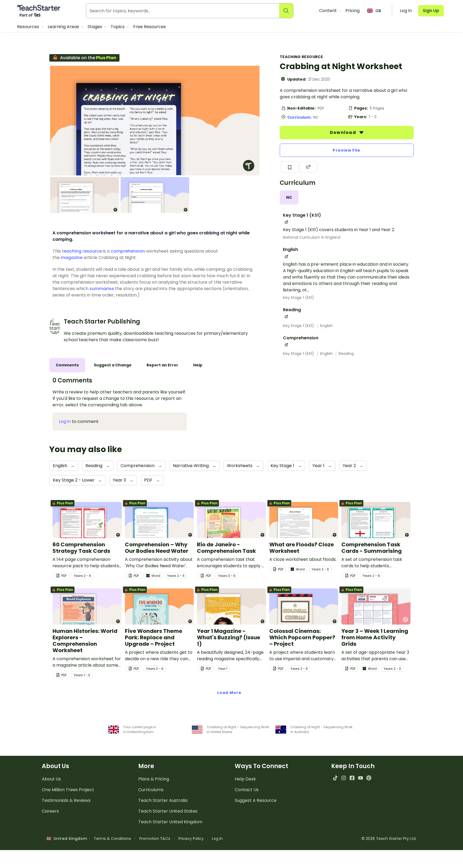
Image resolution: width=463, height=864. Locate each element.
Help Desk (245, 779)
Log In (217, 838)
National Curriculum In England (311, 237)
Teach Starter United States (167, 811)
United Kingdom (69, 838)
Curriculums (150, 790)
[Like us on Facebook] (352, 777)
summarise (101, 289)
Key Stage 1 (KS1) (298, 297)
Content (328, 10)
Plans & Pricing (153, 779)
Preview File (346, 150)
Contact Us (247, 790)
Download (343, 132)
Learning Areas (64, 27)
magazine (72, 257)
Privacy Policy (191, 838)
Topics (118, 27)
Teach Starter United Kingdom (170, 822)
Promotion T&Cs (154, 838)
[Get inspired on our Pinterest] (369, 777)
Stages (95, 27)
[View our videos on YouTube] (360, 777)
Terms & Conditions (112, 838)
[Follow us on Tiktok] (335, 777)
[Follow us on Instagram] (343, 777)
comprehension (128, 251)
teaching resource (82, 251)
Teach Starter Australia (163, 800)
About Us (51, 779)
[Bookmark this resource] (289, 166)
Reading (346, 353)
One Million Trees (68, 790)
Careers (50, 811)
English (326, 325)
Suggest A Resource (256, 800)
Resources (28, 27)
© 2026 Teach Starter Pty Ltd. (388, 838)
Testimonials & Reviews (66, 800)
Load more (229, 692)
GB (378, 10)
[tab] (289, 197)
